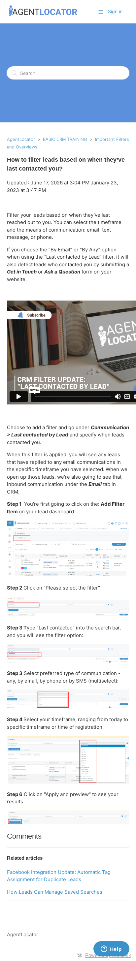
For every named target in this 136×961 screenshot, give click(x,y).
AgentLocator (21, 139)
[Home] (43, 15)
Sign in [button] (115, 11)
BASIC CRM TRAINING (65, 139)
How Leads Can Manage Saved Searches (54, 892)
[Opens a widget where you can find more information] (111, 949)
